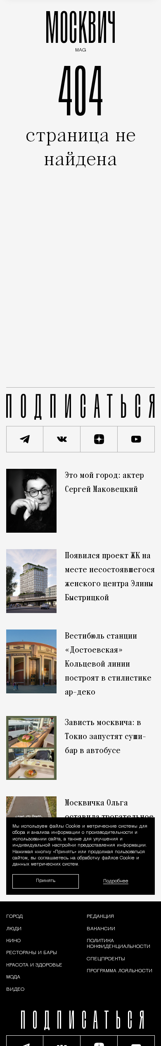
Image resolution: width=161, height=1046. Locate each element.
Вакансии (101, 929)
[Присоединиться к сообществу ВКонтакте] (61, 439)
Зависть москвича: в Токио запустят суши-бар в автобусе (105, 737)
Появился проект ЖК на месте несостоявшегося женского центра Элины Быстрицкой (110, 577)
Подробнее (115, 881)
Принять (45, 881)
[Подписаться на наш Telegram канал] (24, 439)
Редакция (100, 916)
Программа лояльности (119, 971)
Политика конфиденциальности (118, 943)
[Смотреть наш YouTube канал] (136, 439)
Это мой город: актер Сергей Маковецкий (104, 483)
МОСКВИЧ (80, 29)
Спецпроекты (106, 959)
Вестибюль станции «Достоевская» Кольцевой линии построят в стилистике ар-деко (108, 664)
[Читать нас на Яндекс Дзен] (99, 439)
